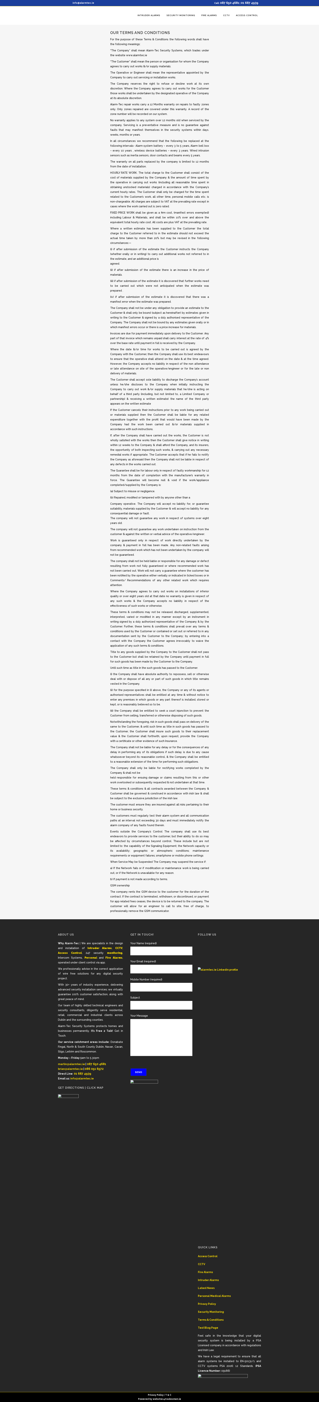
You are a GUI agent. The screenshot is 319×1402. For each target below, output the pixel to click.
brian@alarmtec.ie (70, 1068)
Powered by (145, 1399)
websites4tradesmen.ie (167, 1399)
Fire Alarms (205, 1272)
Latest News (206, 1288)
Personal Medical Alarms (214, 1295)
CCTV (201, 1264)
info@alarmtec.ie (83, 2)
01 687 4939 (249, 3)
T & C (168, 1395)
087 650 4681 (229, 3)
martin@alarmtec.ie (71, 1064)
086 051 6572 (94, 1069)
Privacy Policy (207, 1303)
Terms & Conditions (211, 1319)
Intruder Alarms (208, 1280)
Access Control (207, 1256)
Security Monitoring (211, 1311)
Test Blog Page (208, 1327)
